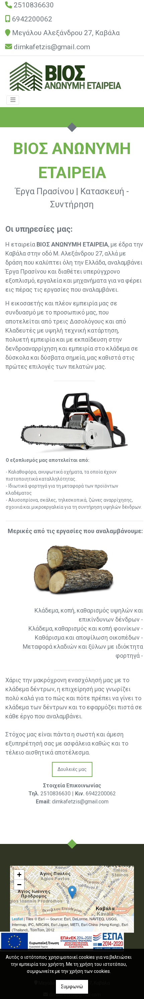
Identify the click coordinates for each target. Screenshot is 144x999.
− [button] (19, 884)
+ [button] (19, 874)
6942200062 (32, 19)
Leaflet (17, 918)
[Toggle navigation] (12, 100)
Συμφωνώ (72, 986)
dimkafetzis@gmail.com (52, 47)
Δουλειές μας (72, 769)
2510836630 (34, 5)
